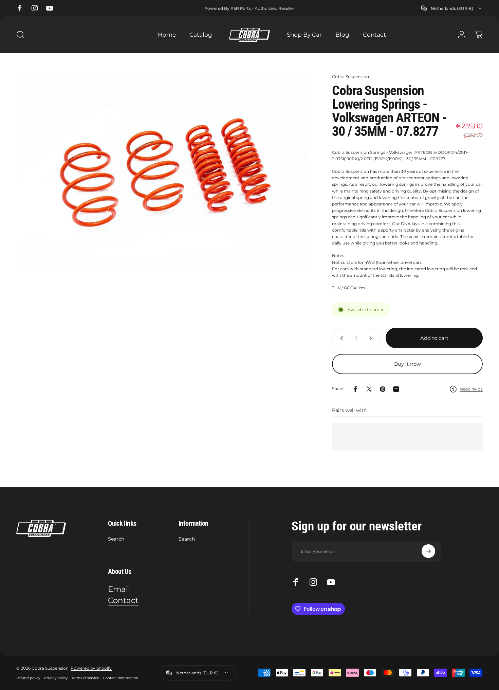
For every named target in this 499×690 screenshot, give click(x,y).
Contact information (120, 678)
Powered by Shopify (91, 668)
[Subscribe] (428, 551)
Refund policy (28, 678)
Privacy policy (56, 678)
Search (116, 539)
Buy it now (407, 364)
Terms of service (85, 678)
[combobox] (452, 8)
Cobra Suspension (350, 76)
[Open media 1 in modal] (162, 170)
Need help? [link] (471, 389)
